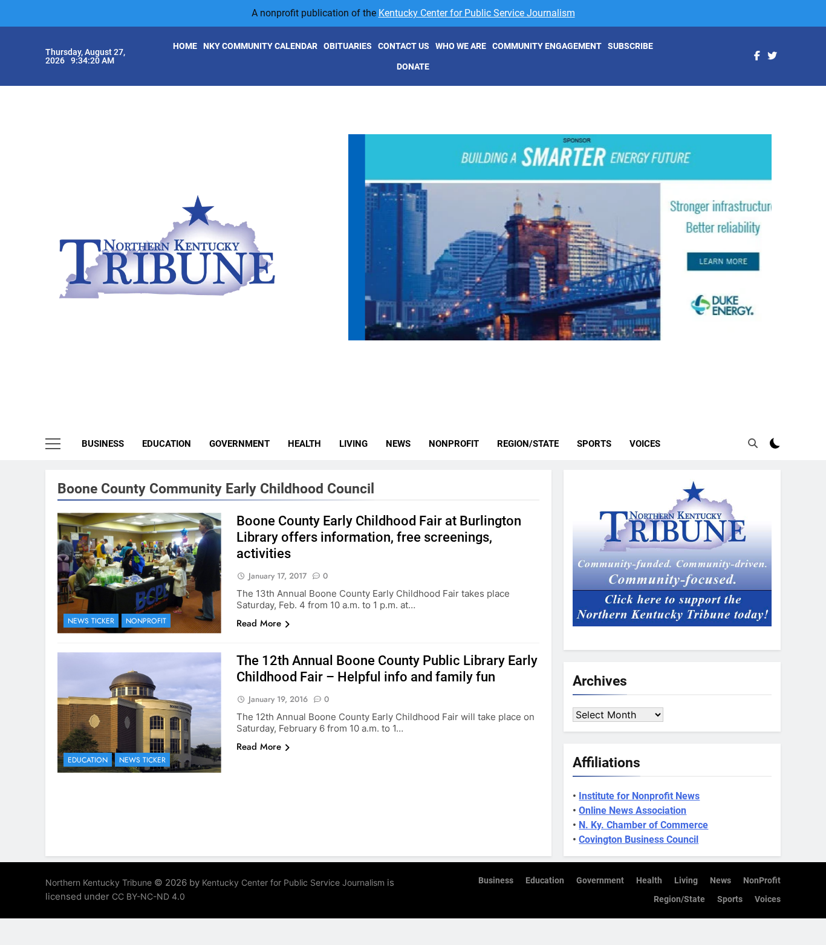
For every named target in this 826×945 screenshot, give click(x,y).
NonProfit (454, 443)
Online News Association (632, 810)
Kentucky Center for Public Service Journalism (477, 13)
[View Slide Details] (560, 237)
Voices (644, 443)
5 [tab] (609, 347)
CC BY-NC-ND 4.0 (148, 896)
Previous (362, 340)
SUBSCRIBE (630, 46)
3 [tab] (564, 347)
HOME (185, 46)
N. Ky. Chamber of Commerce (643, 825)
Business (103, 443)
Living (353, 443)
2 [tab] (542, 347)
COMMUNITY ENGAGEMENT (547, 46)
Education (166, 443)
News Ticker (91, 620)
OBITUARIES (348, 46)
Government (239, 443)
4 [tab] (587, 347)
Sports (594, 443)
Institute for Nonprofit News (639, 796)
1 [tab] (519, 347)
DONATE (413, 66)
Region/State (528, 443)
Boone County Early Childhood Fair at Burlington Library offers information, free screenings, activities (378, 537)
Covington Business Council (638, 839)
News (398, 443)
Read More (258, 623)
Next (758, 340)
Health (304, 443)
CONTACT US (403, 46)
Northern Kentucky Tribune (98, 882)
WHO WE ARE (460, 46)
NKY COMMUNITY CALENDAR (260, 46)
